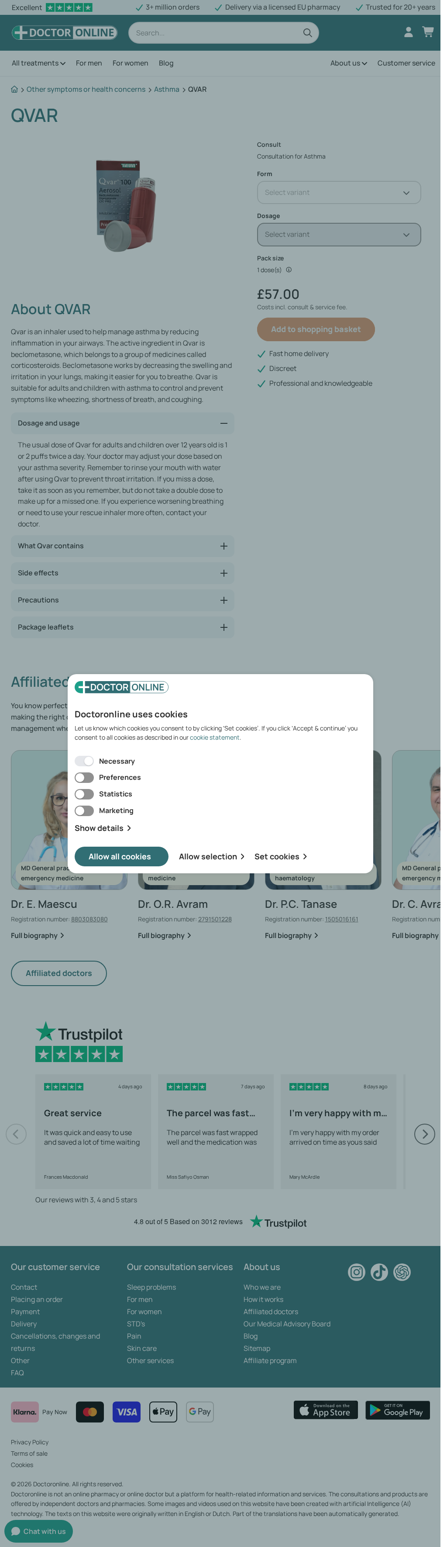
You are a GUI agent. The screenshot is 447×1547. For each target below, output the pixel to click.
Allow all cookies (120, 856)
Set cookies (276, 856)
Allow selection (208, 856)
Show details (99, 828)
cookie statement (215, 737)
